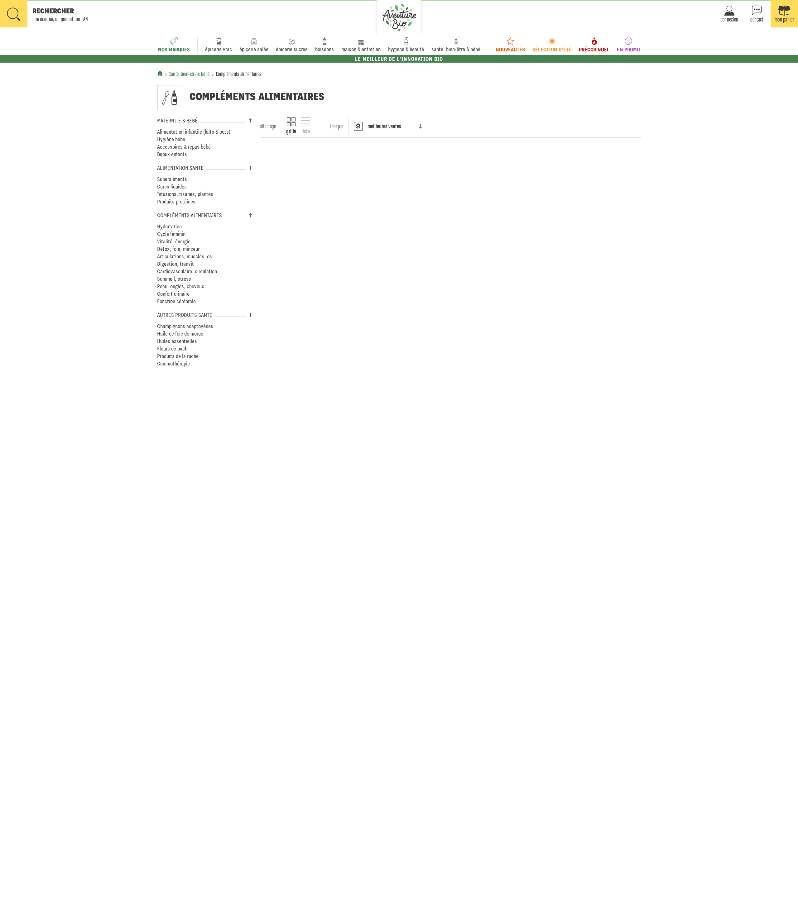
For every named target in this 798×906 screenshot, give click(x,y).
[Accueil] (160, 73)
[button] (44, 14)
